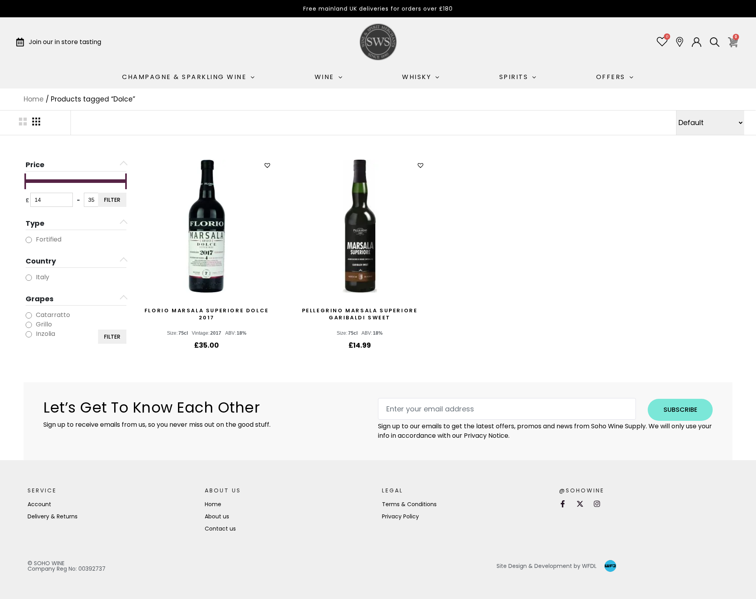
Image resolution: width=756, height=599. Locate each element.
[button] (268, 165)
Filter (112, 200)
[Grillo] (29, 325)
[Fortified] (29, 240)
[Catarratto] (29, 315)
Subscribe (680, 409)
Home (34, 99)
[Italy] (29, 278)
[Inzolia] (29, 334)
